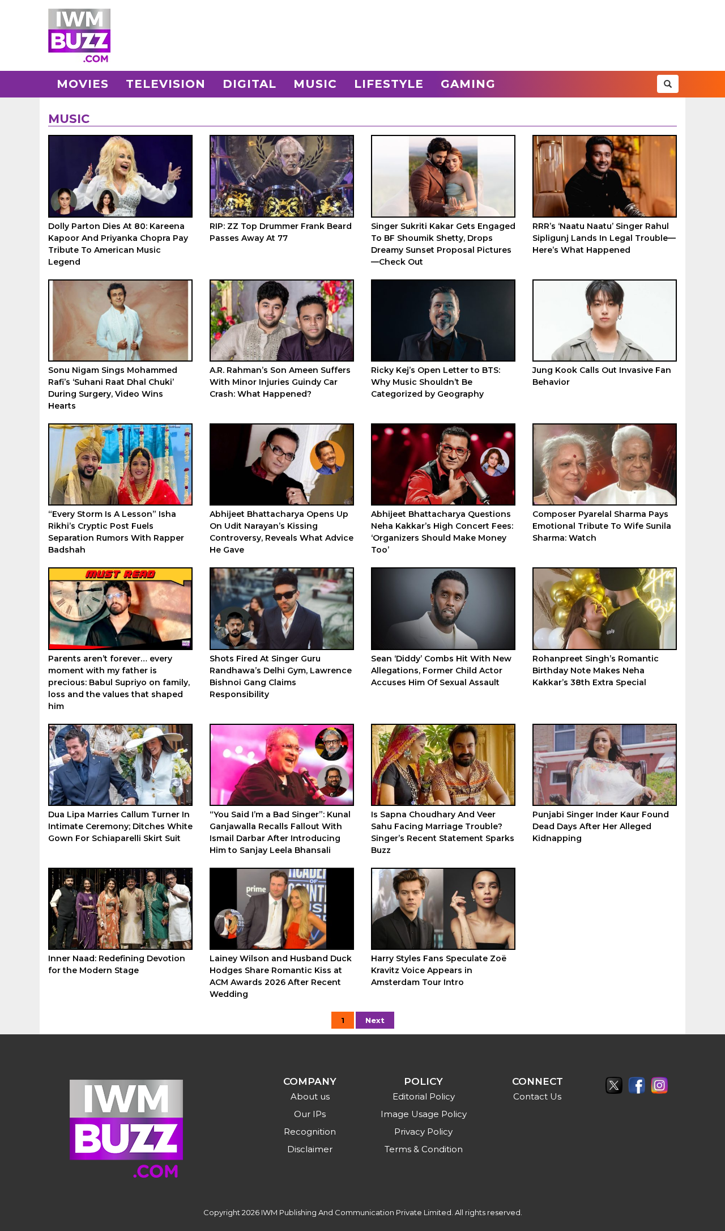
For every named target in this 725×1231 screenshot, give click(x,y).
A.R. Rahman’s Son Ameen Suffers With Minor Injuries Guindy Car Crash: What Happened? (280, 382)
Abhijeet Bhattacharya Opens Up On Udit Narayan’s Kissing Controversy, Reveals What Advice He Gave (281, 532)
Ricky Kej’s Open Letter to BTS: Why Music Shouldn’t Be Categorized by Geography (435, 382)
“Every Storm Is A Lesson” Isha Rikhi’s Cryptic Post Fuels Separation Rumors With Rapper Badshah (116, 532)
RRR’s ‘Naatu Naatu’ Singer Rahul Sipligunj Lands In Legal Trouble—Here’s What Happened (604, 238)
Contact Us (537, 1096)
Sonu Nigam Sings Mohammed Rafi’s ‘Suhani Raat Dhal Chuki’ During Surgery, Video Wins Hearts (112, 388)
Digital (249, 84)
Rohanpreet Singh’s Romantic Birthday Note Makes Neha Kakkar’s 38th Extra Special (595, 670)
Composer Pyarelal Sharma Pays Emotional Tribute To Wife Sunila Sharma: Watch (601, 526)
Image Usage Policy (424, 1114)
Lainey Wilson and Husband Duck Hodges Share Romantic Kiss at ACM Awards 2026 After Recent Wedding (281, 976)
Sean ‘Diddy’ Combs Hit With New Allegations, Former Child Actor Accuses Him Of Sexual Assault (441, 670)
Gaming (468, 84)
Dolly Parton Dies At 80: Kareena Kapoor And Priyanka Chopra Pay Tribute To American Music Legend (118, 244)
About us (310, 1096)
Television (166, 84)
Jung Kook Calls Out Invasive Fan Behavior (601, 376)
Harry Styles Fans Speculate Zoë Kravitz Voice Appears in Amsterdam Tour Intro (438, 970)
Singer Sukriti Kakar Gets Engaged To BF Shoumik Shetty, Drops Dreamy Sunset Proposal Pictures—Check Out (443, 244)
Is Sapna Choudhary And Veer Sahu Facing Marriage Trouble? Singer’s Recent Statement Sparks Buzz (442, 832)
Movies (83, 84)
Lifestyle (389, 84)
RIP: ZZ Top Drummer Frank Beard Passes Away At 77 (281, 232)
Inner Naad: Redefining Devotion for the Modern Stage (116, 964)
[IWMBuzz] (79, 35)
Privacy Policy (423, 1131)
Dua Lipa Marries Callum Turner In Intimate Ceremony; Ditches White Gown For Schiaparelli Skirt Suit (120, 826)
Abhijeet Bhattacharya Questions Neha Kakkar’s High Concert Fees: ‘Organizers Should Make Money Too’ (442, 532)
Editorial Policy (424, 1096)
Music (315, 84)
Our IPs (310, 1114)
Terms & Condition (424, 1149)
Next (375, 1020)
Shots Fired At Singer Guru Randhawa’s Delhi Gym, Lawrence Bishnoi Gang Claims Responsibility (281, 676)
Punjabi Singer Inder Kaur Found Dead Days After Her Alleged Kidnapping (600, 826)
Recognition (310, 1131)
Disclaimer (309, 1149)
